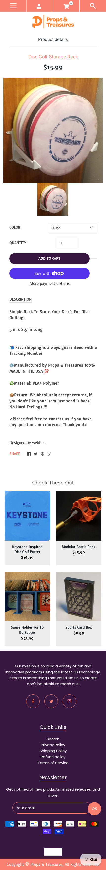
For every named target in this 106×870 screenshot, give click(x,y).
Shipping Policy (53, 750)
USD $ (51, 852)
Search (53, 738)
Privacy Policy (53, 744)
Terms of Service (53, 762)
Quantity (17, 243)
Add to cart (49, 259)
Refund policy (53, 756)
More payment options (50, 283)
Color (14, 228)
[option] (52, 199)
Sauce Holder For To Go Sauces (27, 630)
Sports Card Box (78, 627)
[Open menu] (13, 6)
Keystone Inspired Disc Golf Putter (27, 549)
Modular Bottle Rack (78, 547)
